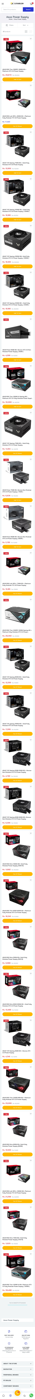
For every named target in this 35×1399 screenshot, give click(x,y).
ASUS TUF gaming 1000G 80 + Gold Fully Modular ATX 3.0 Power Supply (16, 724)
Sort (24, 25)
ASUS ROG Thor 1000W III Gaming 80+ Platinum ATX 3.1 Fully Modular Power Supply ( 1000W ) (17, 397)
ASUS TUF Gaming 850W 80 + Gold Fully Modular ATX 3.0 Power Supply (15, 678)
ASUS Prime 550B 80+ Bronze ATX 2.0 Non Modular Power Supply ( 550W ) (16, 350)
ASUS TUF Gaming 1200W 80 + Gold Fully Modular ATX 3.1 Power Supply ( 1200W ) (16, 304)
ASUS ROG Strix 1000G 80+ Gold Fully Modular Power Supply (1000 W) (15, 865)
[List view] (31, 31)
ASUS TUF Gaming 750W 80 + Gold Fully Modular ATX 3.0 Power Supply (15, 163)
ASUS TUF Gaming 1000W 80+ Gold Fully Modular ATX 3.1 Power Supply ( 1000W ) (15, 257)
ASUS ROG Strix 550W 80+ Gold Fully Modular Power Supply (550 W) (14, 958)
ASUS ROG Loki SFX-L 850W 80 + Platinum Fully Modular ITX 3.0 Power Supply (16, 117)
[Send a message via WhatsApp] (31, 1395)
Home (10, 19)
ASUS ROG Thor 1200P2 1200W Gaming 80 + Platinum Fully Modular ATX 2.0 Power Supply (17, 631)
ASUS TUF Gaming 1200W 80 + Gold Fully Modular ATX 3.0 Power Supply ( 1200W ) (16, 210)
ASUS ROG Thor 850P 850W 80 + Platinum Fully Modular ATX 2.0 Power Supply (16, 911)
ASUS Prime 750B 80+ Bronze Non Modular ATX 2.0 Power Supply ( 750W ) (16, 491)
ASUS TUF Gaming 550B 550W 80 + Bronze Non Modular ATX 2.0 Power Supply (16, 771)
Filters (11, 25)
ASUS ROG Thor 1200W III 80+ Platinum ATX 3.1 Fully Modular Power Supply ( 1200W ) (17, 1285)
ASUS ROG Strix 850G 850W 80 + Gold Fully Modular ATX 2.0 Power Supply (17, 1005)
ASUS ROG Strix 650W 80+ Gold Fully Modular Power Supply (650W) (14, 1145)
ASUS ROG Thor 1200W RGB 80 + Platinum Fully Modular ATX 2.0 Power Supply (16, 1098)
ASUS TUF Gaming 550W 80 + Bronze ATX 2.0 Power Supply (16, 1052)
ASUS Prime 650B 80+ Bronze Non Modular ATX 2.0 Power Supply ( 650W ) (16, 537)
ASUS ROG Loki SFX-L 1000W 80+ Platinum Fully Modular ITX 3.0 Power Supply (16, 1192)
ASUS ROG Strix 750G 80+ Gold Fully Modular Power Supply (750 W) (14, 1238)
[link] (31, 39)
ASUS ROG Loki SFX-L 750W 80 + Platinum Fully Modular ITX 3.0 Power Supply (16, 584)
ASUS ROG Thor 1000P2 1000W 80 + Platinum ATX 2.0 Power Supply (14, 70)
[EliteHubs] (17, 4)
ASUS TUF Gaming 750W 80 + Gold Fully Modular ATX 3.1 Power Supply (15, 444)
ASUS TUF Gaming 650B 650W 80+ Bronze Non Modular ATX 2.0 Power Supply (16, 818)
